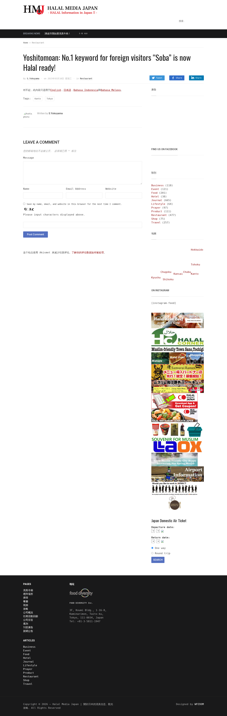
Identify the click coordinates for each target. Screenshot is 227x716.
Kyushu (156, 277)
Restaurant (86, 78)
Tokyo (50, 98)
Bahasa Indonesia (86, 90)
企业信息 (86, 21)
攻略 (54, 21)
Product (156, 211)
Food (154, 192)
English (55, 90)
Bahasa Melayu (111, 90)
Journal (156, 200)
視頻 (73, 21)
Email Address (76, 188)
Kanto (38, 98)
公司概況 (28, 612)
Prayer (156, 207)
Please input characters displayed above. (54, 214)
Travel (156, 222)
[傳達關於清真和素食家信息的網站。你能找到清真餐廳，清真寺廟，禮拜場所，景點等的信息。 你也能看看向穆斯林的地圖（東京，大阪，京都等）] (72, 9)
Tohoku (195, 264)
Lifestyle (158, 203)
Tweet (159, 78)
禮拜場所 (28, 593)
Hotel (155, 196)
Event (155, 189)
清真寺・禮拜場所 (35, 21)
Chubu (187, 272)
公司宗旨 (28, 619)
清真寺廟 (28, 590)
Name (26, 188)
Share (179, 78)
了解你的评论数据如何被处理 (88, 252)
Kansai (178, 273)
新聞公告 (28, 631)
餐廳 (64, 21)
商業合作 (103, 21)
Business (157, 185)
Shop (154, 218)
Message (28, 157)
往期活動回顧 (30, 616)
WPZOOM (199, 704)
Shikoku (168, 279)
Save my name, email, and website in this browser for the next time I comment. (74, 204)
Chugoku (166, 272)
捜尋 (25, 597)
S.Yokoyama (33, 78)
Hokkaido (197, 249)
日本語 (67, 90)
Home (25, 42)
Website (110, 188)
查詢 (25, 623)
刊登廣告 (28, 627)
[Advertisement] (174, 119)
